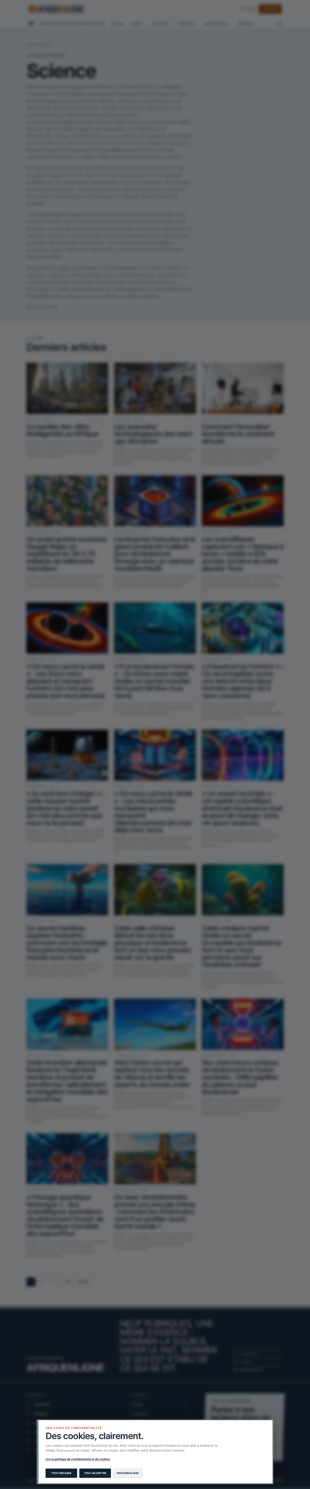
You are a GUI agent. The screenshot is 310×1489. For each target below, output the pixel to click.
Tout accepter (95, 1473)
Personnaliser (128, 1473)
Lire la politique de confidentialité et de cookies (78, 1459)
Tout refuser (61, 1473)
